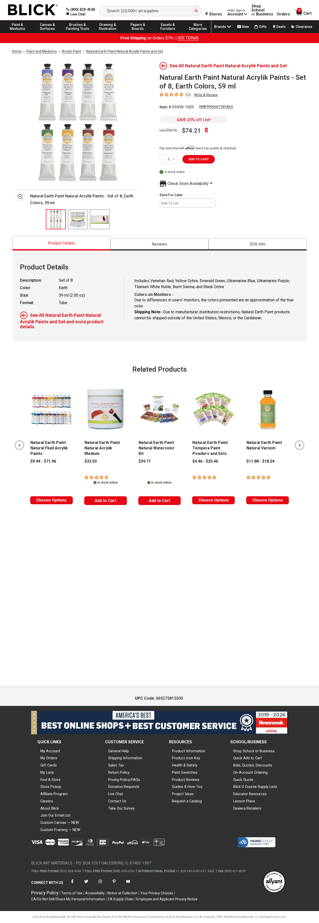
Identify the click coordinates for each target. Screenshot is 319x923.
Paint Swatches (184, 772)
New (245, 27)
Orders (283, 14)
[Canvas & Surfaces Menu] (47, 32)
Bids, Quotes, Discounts (252, 765)
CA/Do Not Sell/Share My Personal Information (68, 899)
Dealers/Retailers (247, 808)
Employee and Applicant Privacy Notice (166, 899)
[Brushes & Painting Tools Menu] (77, 32)
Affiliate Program (54, 794)
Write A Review (206, 95)
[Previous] (19, 445)
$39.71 (145, 461)
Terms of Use (71, 893)
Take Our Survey (121, 808)
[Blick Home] (33, 10)
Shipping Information (125, 758)
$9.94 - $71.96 (43, 461)
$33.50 (90, 461)
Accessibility (95, 893)
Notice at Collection (122, 893)
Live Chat (115, 794)
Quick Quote (243, 779)
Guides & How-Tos (187, 786)
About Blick (49, 808)
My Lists (47, 772)
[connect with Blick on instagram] (100, 884)
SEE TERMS (188, 38)
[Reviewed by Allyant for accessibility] (274, 882)
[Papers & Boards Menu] (137, 32)
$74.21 (191, 130)
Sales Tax (116, 765)
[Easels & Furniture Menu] (167, 32)
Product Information (188, 751)
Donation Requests (123, 786)
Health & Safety (184, 765)
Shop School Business (262, 10)
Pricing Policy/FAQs (124, 779)
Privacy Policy (45, 892)
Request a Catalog (187, 801)
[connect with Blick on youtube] (128, 884)
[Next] (300, 445)
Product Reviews (185, 779)
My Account (50, 751)
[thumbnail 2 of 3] (78, 219)
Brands (220, 27)
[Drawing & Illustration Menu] (107, 32)
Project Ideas (183, 794)
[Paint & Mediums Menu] (17, 32)
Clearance (304, 27)
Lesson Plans (244, 801)
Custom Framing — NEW (60, 830)
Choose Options (51, 500)
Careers (46, 801)
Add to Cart (105, 500)
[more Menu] (197, 32)
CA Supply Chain (121, 899)
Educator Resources (250, 794)
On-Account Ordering (250, 772)
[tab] (61, 243)
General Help (118, 751)
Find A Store (50, 779)
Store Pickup (50, 786)
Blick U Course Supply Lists (255, 786)
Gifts (263, 27)
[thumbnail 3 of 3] (100, 219)
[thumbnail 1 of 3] (56, 219)
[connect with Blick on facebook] (72, 884)
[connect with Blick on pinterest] (114, 884)
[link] (75, 14)
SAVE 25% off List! (194, 119)
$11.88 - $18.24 (260, 461)
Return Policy (119, 772)
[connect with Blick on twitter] (86, 884)
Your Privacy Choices (156, 893)
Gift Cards (48, 765)
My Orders (48, 758)
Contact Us (117, 801)
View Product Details (216, 106)
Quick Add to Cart (247, 758)
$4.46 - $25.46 (205, 461)
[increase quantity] (174, 159)
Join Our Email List (55, 815)
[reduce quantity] (163, 159)
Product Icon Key (186, 758)
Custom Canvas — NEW (59, 822)
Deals (281, 27)
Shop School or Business (254, 751)
